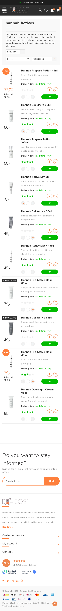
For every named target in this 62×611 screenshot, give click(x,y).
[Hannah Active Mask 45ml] (11, 256)
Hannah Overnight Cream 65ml (37, 391)
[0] (58, 10)
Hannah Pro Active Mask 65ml (36, 282)
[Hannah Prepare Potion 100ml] (11, 152)
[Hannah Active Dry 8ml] (11, 188)
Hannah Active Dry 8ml (35, 177)
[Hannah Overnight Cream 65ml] (11, 402)
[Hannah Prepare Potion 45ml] (11, 78)
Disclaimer (36, 591)
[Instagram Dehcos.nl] (12, 581)
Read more (8, 527)
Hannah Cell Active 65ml (36, 211)
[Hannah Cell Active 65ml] (11, 222)
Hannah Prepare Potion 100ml (36, 141)
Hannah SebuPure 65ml (36, 105)
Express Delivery (32, 2)
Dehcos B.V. (25, 591)
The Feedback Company (13, 606)
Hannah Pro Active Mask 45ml (36, 354)
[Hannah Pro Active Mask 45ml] (11, 361)
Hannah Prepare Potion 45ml (39, 70)
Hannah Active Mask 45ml (37, 245)
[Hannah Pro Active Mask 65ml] (11, 292)
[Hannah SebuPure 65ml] (11, 116)
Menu (4, 13)
